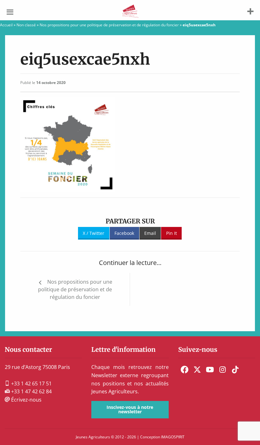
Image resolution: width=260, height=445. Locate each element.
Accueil (6, 25)
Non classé (26, 25)
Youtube (210, 369)
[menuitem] (184, 369)
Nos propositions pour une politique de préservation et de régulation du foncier (109, 25)
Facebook (124, 233)
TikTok (235, 369)
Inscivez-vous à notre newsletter (130, 409)
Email (150, 233)
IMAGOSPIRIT (173, 437)
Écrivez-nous (26, 399)
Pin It (171, 233)
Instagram (222, 369)
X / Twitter (93, 233)
